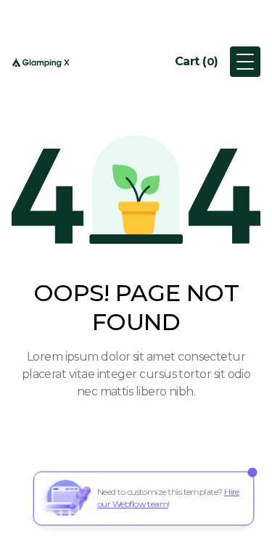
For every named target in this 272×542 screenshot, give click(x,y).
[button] (196, 61)
